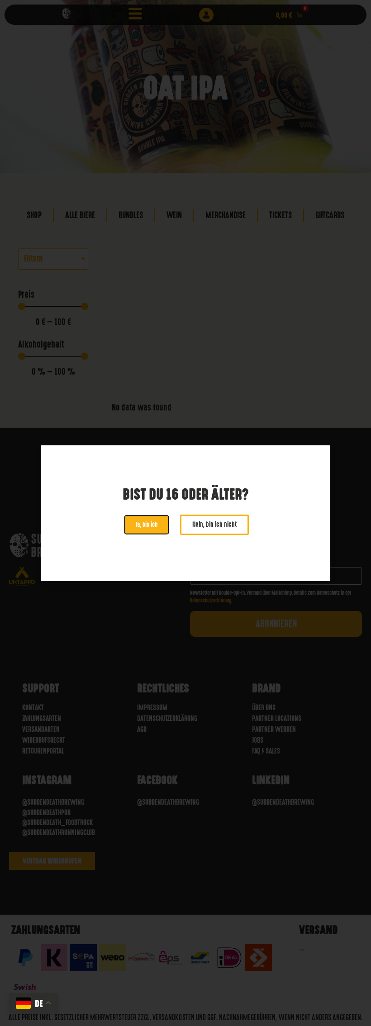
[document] (185, 513)
